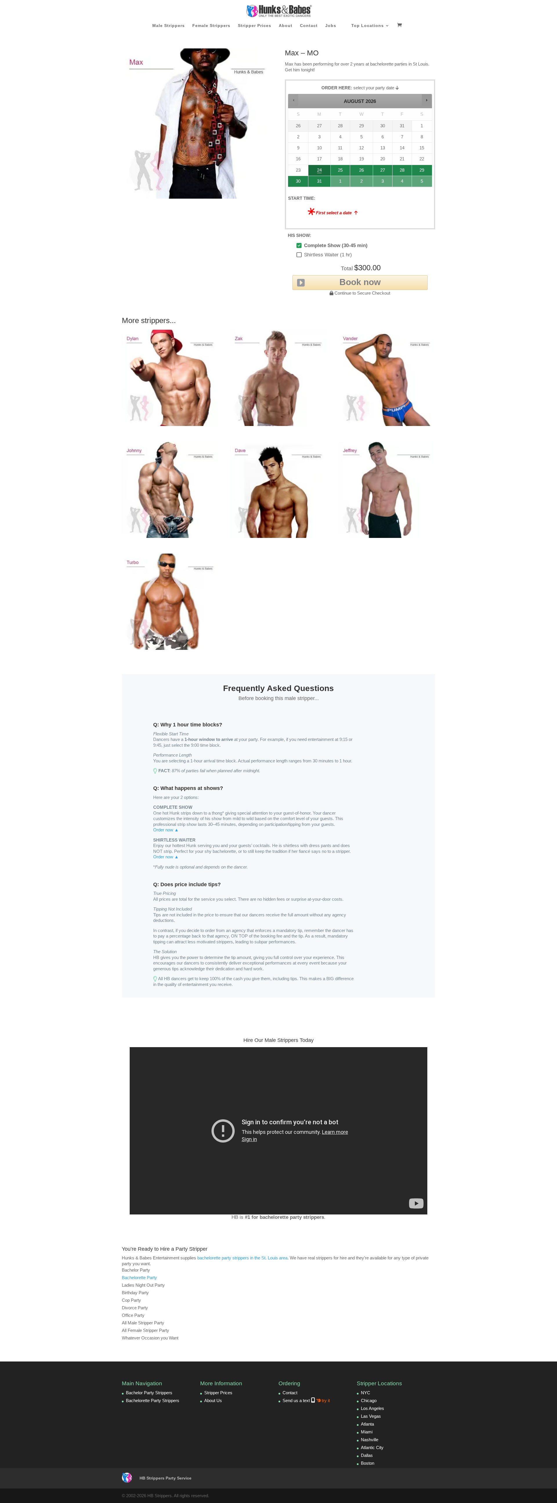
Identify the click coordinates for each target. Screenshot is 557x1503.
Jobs (330, 25)
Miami (366, 1431)
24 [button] (316, 172)
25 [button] (339, 172)
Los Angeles (372, 1408)
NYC (365, 1392)
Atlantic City (372, 1447)
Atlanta (367, 1424)
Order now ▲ (166, 829)
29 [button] (421, 172)
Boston (367, 1463)
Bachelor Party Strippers (149, 1392)
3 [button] (383, 183)
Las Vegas (371, 1416)
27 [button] (383, 172)
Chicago (369, 1400)
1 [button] (340, 183)
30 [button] (296, 183)
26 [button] (362, 172)
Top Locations (367, 25)
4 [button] (402, 183)
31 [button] (316, 183)
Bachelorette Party (139, 1277)
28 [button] (399, 172)
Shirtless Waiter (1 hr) (328, 255)
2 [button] (362, 183)
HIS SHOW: (299, 235)
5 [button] (422, 183)
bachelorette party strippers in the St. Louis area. (243, 1257)
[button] (293, 100)
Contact (309, 25)
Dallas (367, 1455)
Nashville (369, 1439)
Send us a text (306, 1400)
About (285, 25)
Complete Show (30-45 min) (336, 245)
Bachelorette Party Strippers (152, 1400)
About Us (213, 1400)
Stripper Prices (254, 25)
